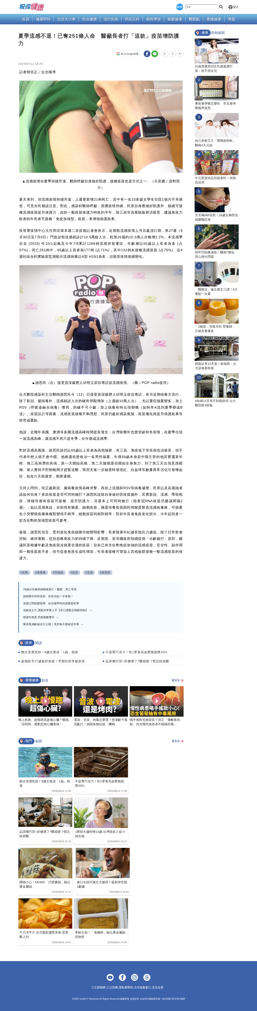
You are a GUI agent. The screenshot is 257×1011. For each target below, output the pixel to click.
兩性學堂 (153, 19)
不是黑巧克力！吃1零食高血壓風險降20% (136, 652)
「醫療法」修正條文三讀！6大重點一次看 (216, 292)
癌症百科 (132, 19)
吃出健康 (89, 19)
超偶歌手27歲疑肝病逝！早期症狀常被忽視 (53, 661)
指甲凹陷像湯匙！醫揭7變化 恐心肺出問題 (214, 254)
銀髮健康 (174, 19)
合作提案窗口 (142, 987)
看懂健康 (213, 19)
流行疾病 (110, 19)
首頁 (25, 19)
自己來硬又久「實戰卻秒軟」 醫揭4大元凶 (215, 143)
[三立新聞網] (179, 7)
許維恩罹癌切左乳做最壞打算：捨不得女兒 (214, 69)
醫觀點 (194, 19)
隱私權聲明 (126, 987)
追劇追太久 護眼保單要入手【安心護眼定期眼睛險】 (57, 610)
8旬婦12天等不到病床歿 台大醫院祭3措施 (215, 403)
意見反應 (157, 987)
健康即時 (43, 19)
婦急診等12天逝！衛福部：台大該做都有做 (215, 366)
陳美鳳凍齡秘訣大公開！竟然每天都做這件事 (53, 624)
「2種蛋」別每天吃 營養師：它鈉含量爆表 (215, 329)
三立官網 (112, 987)
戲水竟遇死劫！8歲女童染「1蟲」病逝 (49, 652)
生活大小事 (66, 19)
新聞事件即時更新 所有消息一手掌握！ (48, 596)
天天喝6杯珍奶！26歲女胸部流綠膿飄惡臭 (216, 217)
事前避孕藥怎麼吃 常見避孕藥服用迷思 (215, 106)
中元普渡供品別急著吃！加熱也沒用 (215, 180)
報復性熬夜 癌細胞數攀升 (41, 617)
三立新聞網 (98, 987)
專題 (231, 19)
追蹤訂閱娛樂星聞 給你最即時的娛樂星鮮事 (51, 603)
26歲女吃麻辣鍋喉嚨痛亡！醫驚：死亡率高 (50, 589)
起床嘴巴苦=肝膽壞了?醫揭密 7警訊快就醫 (137, 661)
